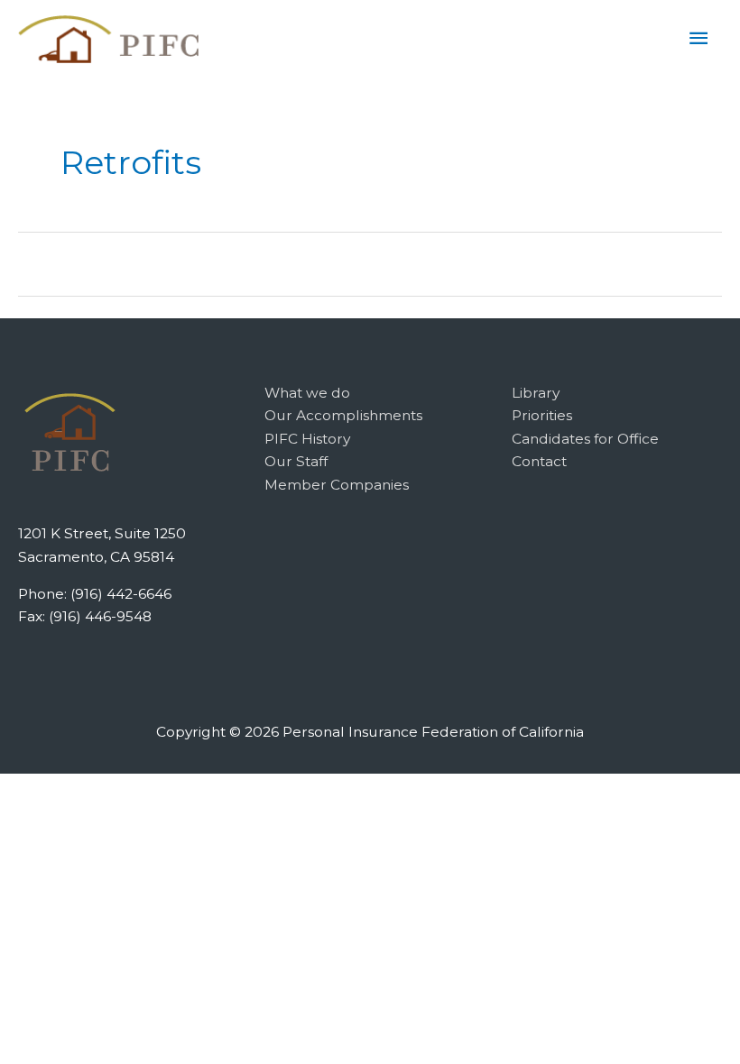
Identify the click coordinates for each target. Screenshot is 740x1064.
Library (536, 392)
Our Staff (296, 461)
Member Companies (336, 484)
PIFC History (307, 438)
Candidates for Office (585, 438)
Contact (539, 461)
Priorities (542, 415)
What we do (307, 392)
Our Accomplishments (343, 415)
